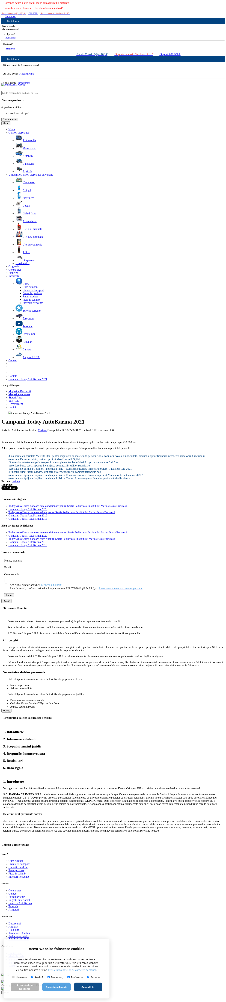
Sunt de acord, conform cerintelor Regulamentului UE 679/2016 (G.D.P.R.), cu (75, 588)
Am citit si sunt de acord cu (35, 584)
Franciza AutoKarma (20, 903)
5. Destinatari (13, 760)
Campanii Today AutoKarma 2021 (27, 379)
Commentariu (11, 574)
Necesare (21, 977)
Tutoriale (13, 906)
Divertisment (15, 403)
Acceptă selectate (56, 987)
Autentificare (10, 38)
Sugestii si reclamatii (19, 899)
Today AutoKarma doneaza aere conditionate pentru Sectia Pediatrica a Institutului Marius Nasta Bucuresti (67, 505)
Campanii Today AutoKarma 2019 (27, 515)
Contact (12, 893)
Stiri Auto (13, 400)
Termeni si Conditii (19, 933)
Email (7, 567)
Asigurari (13, 909)
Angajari (13, 926)
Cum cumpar (15, 860)
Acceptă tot (88, 987)
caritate (16, 481)
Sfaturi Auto (15, 397)
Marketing (57, 977)
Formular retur (16, 896)
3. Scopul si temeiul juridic (22, 746)
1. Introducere (13, 732)
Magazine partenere (19, 394)
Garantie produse (18, 867)
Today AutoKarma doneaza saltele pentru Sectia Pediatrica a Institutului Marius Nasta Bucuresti (61, 512)
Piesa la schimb (17, 873)
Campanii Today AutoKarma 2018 (27, 518)
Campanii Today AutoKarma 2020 (27, 509)
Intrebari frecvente (18, 876)
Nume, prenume (13, 560)
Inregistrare (10, 49)
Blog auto (13, 929)
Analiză (39, 977)
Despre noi (14, 923)
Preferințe (77, 977)
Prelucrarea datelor (18, 936)
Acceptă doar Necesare (25, 987)
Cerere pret (14, 890)
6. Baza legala (13, 768)
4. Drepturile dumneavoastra (24, 753)
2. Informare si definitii (19, 739)
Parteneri (96, 977)
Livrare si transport (18, 863)
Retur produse (16, 870)
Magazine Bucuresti (19, 391)
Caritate (12, 375)
